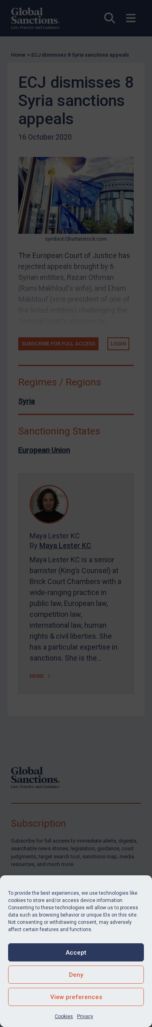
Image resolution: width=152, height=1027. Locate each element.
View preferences (76, 997)
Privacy (85, 1016)
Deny (76, 974)
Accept (76, 952)
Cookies (64, 1016)
